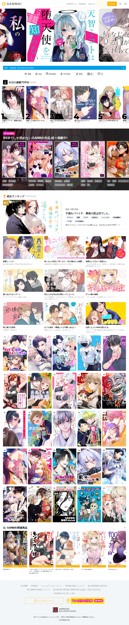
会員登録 (112, 4)
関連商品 (82, 4)
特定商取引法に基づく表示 (64, 593)
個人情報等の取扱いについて (38, 589)
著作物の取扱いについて (75, 585)
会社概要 (24, 585)
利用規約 (34, 585)
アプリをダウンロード (45, 600)
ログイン (102, 4)
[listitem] (15, 550)
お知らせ (91, 4)
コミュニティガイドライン (51, 585)
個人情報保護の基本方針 (97, 585)
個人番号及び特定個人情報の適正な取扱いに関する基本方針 (77, 589)
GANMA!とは (71, 4)
